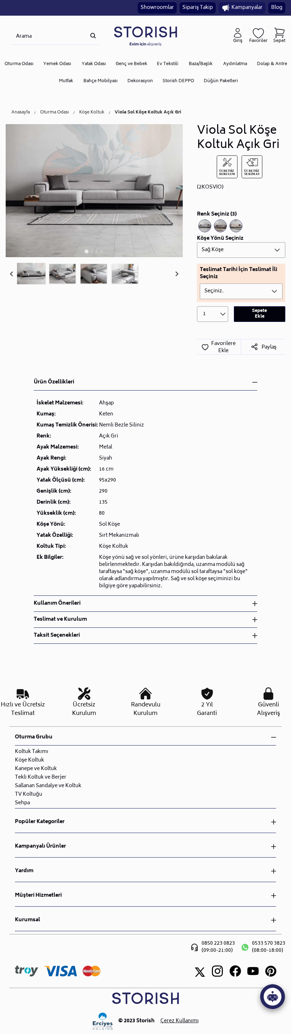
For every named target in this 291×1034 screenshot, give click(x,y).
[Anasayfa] (145, 35)
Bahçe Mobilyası (100, 81)
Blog (276, 7)
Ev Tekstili (167, 64)
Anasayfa (20, 113)
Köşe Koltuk (91, 113)
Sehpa (22, 803)
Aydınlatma (235, 64)
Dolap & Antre (272, 64)
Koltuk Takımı (31, 751)
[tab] (87, 251)
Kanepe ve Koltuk (36, 768)
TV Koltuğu (28, 794)
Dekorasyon (140, 81)
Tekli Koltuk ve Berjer (40, 777)
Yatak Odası (94, 64)
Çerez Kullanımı (179, 1021)
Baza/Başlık (201, 64)
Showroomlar (157, 7)
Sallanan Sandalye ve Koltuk (48, 785)
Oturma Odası (19, 64)
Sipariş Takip (197, 7)
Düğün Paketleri (221, 81)
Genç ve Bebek (131, 64)
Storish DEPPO (178, 81)
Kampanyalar (247, 7)
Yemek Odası (57, 64)
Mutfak (66, 81)
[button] (31, 274)
